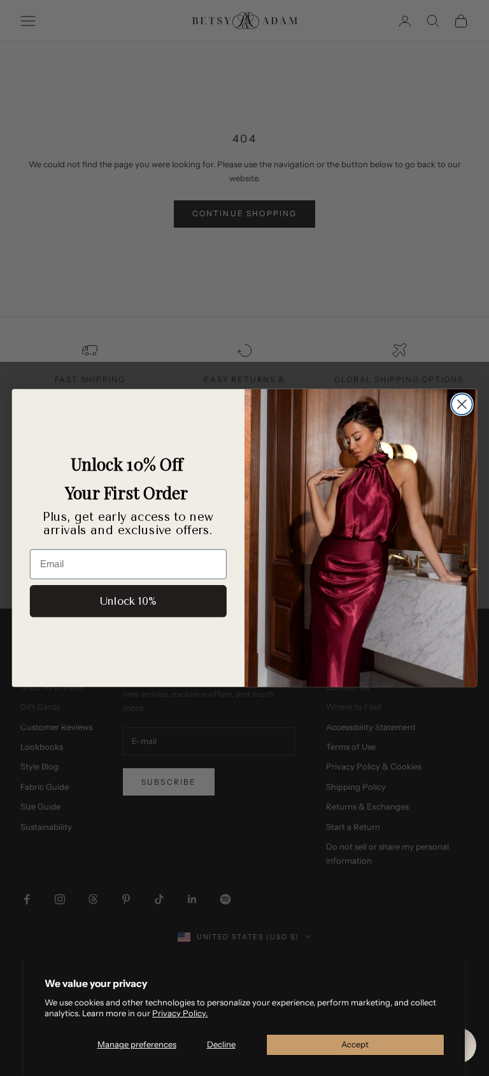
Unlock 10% (128, 601)
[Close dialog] (461, 404)
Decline (221, 1044)
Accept (355, 1044)
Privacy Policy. (180, 1013)
